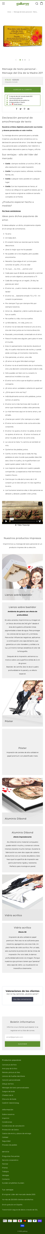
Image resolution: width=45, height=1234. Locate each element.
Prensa (5, 1168)
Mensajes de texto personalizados (15, 1088)
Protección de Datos (10, 1130)
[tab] (20, 59)
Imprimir (5, 1118)
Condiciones (7, 1122)
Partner (5, 1164)
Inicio (9, 12)
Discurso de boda (9, 1099)
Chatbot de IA (7, 1095)
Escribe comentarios (22, 999)
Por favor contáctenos (11, 211)
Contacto (6, 1179)
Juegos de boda (8, 1091)
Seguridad (6, 1141)
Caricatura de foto (9, 1065)
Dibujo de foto (8, 1084)
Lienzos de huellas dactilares (13, 1076)
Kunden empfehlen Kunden (13, 1183)
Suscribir (22, 1044)
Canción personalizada (11, 1080)
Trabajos (5, 1171)
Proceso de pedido (9, 1145)
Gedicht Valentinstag (10, 1103)
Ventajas (5, 1175)
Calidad (5, 1137)
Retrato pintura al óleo (11, 1072)
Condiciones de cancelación (13, 1126)
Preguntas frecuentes (11, 1156)
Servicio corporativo (10, 1160)
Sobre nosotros (8, 1114)
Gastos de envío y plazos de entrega (16, 1133)
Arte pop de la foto (9, 1068)
